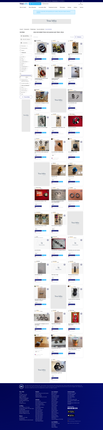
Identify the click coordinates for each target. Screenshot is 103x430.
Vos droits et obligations (23, 399)
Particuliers (24, 46)
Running (69, 7)
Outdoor (75, 7)
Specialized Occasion (55, 416)
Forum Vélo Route (71, 395)
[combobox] (26, 42)
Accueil (21, 29)
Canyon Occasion (54, 398)
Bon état (23, 92)
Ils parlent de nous (22, 403)
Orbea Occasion (54, 409)
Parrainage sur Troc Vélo (72, 393)
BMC (23, 65)
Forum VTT (69, 398)
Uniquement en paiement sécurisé (26, 80)
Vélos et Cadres (23, 7)
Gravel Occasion (38, 408)
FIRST (23, 71)
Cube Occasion (54, 400)
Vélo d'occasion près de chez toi (40, 402)
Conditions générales (23, 395)
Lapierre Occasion (55, 405)
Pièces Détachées (32, 7)
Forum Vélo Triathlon (71, 396)
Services (81, 7)
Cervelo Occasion (54, 399)
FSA (23, 58)
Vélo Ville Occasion (38, 411)
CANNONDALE (25, 66)
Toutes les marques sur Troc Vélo (57, 419)
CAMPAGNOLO (25, 61)
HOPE (23, 60)
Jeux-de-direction (40, 29)
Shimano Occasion (55, 415)
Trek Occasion (54, 417)
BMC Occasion (54, 394)
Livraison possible (26, 83)
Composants (26, 29)
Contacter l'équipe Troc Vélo (24, 400)
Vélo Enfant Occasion (39, 413)
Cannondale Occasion (55, 396)
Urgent (22, 50)
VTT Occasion (37, 406)
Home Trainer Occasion (39, 420)
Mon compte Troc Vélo (23, 394)
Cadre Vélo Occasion (38, 418)
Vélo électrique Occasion (39, 407)
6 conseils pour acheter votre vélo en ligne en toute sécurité (26, 409)
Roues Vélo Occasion (39, 415)
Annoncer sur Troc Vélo (23, 417)
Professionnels (24, 48)
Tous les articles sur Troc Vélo (24, 407)
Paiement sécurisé (38, 395)
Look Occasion (54, 406)
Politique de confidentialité (23, 398)
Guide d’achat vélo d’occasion (24, 410)
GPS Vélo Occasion (38, 419)
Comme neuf (24, 89)
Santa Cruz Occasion (55, 413)
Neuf (23, 87)
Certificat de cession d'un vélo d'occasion (26, 419)
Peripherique (33, 29)
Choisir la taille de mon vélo (24, 412)
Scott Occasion (54, 414)
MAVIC (23, 63)
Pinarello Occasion (55, 410)
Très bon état (24, 90)
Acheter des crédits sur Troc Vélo (41, 396)
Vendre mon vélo (38, 394)
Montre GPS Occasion (39, 412)
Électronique (62, 7)
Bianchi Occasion (54, 393)
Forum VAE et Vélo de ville (72, 399)
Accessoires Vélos (42, 7)
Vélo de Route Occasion (39, 403)
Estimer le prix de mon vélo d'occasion (41, 393)
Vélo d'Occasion (38, 401)
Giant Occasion (54, 404)
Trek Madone (54, 424)
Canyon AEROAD (54, 427)
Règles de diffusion (22, 396)
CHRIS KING (24, 68)
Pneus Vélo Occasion (39, 417)
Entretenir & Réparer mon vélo (24, 413)
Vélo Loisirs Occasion (39, 409)
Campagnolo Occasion (55, 395)
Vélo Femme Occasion (39, 414)
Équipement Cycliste (53, 7)
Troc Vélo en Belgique (71, 394)
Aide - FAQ (21, 401)
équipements (55, 1)
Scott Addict (54, 425)
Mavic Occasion (54, 408)
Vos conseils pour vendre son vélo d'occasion (73, 403)
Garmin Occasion (54, 403)
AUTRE (23, 57)
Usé (22, 94)
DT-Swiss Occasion (55, 401)
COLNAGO (24, 69)
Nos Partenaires (22, 418)
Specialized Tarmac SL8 (55, 423)
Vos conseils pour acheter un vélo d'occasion (73, 401)
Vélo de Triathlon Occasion (40, 404)
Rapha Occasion (54, 411)
